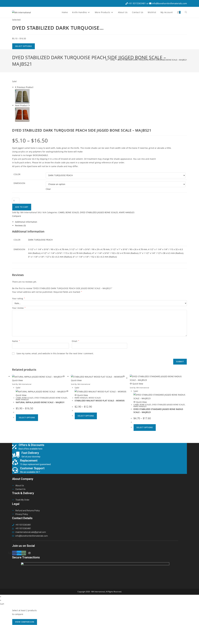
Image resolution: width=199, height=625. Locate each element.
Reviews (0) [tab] (20, 225)
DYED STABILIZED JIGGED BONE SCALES (99, 212)
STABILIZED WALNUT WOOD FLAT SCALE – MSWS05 (100, 400)
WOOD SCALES (95, 398)
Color (17, 174)
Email (75, 341)
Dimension (19, 183)
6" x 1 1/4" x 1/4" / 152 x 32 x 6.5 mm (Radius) (95, 256)
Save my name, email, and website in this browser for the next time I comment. (55, 353)
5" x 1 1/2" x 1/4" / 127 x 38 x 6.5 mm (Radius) (161, 253)
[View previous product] (15, 87)
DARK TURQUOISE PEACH (40, 239)
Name (16, 341)
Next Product (21, 105)
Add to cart (21, 207)
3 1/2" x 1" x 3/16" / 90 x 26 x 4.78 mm (129, 249)
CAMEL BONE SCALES (68, 212)
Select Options (23, 46)
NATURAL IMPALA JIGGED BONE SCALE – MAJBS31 (40, 402)
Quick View (82, 395)
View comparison (24, 622)
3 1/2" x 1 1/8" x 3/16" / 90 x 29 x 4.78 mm (89, 249)
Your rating (18, 298)
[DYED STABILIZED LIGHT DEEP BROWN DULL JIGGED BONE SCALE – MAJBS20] (22, 114)
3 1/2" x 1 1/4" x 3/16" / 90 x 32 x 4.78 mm (48, 249)
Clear (48, 189)
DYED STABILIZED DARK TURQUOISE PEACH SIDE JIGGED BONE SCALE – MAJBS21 (152, 59)
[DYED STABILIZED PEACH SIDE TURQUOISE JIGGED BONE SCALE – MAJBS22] (22, 96)
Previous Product (25, 87)
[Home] (107, 59)
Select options (27, 417)
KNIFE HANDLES (126, 212)
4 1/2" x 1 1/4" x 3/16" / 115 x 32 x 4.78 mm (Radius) (66, 253)
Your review (18, 308)
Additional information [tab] (26, 221)
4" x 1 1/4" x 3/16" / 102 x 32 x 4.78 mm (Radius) (115, 253)
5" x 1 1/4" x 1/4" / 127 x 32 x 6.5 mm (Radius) (50, 256)
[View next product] (29, 105)
